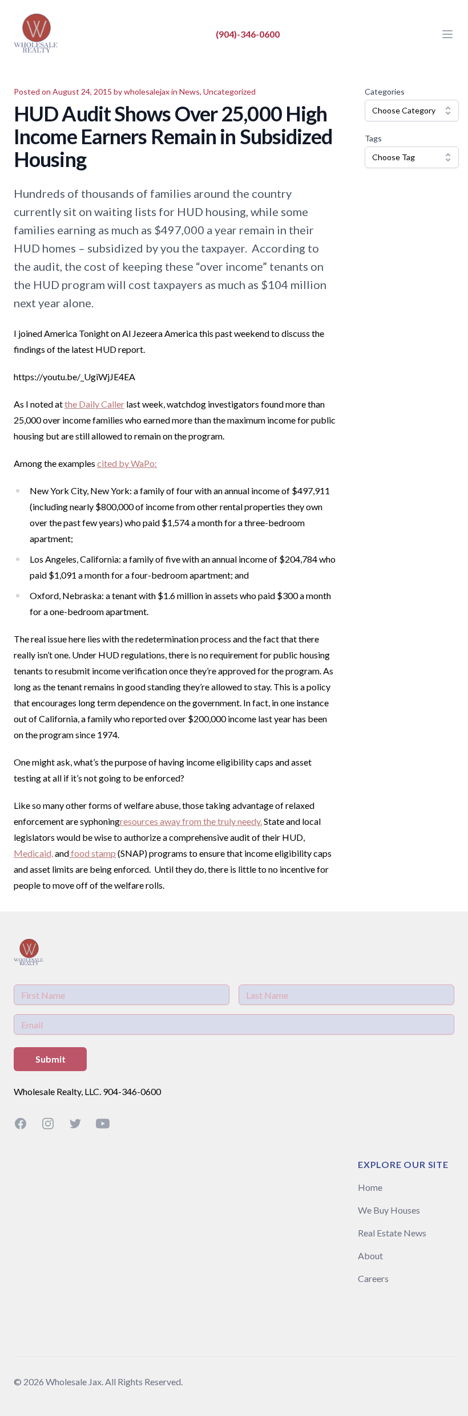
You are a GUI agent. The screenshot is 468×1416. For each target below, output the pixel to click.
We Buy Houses (389, 1210)
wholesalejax (147, 91)
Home (370, 1187)
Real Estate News (392, 1232)
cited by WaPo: (127, 463)
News (189, 91)
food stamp (92, 853)
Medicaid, (33, 853)
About (370, 1255)
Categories (385, 91)
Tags (373, 138)
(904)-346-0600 (248, 34)
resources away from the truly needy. (191, 821)
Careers (373, 1278)
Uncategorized (229, 91)
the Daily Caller (94, 403)
